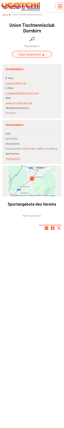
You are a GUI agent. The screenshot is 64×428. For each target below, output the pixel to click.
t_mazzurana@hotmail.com (22, 93)
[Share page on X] (59, 228)
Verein (5, 14)
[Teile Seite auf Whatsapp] (46, 228)
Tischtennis (12, 158)
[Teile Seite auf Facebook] (52, 228)
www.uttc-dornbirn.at (18, 103)
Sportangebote (30, 54)
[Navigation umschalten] (60, 6)
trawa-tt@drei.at (15, 83)
